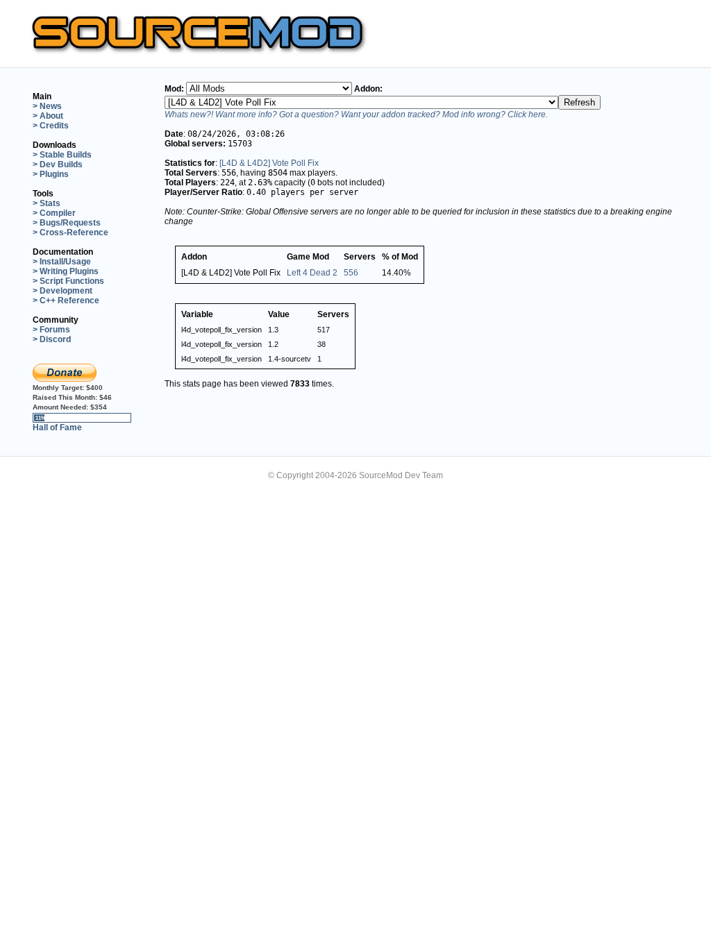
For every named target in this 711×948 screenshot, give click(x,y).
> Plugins (51, 174)
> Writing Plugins (66, 271)
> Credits (51, 125)
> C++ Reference (66, 300)
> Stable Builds (62, 155)
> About (48, 116)
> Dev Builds (58, 164)
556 (351, 273)
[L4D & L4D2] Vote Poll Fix (269, 163)
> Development (62, 291)
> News (47, 106)
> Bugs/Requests (67, 223)
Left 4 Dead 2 (312, 273)
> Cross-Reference (70, 232)
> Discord (52, 339)
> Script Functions (68, 281)
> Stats (46, 203)
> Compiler (54, 213)
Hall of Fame (57, 427)
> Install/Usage (62, 261)
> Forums (51, 330)
